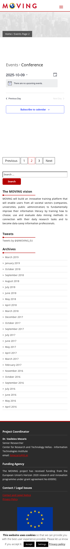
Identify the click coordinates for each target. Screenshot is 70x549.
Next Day (57, 98)
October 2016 (12, 376)
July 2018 (10, 287)
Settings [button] (42, 544)
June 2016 (10, 394)
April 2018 (11, 305)
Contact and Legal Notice (17, 495)
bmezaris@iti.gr (19, 455)
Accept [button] (29, 544)
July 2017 (10, 335)
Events (12, 65)
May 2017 (10, 347)
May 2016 (10, 400)
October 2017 (12, 323)
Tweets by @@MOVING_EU (18, 240)
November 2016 (14, 370)
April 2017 (11, 352)
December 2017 (14, 317)
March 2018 (12, 311)
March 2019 (12, 257)
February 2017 (13, 364)
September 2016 (14, 382)
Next (49, 161)
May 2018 (10, 299)
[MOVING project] (20, 6)
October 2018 (12, 269)
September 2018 (14, 275)
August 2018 (12, 281)
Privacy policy (57, 544)
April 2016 (11, 406)
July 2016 (10, 388)
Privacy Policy (10, 499)
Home (8, 34)
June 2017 (10, 341)
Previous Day (14, 98)
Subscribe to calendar (33, 109)
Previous (11, 161)
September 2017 (14, 329)
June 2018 (10, 293)
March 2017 (12, 358)
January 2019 (12, 263)
